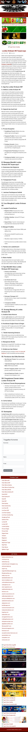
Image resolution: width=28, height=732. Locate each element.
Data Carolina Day (6, 505)
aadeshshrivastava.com (8, 600)
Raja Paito (4, 544)
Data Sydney (5, 503)
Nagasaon (4, 538)
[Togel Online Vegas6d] (14, 665)
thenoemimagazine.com (8, 628)
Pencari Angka (5, 528)
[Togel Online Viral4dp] (14, 47)
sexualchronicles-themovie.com (10, 633)
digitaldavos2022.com (7, 623)
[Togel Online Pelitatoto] (14, 42)
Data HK (4, 499)
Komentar (13, 53)
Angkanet (4, 540)
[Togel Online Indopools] (14, 719)
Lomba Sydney (5, 526)
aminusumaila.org (6, 566)
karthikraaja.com (6, 605)
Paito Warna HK (5, 480)
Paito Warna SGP (6, 482)
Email (4, 463)
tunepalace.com (6, 637)
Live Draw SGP (5, 510)
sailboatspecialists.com (7, 596)
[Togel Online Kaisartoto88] (14, 20)
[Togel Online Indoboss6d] (8, 647)
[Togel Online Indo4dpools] (8, 698)
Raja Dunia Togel (6, 542)
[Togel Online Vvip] (14, 693)
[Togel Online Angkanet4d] (8, 715)
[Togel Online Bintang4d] (14, 673)
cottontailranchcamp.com (8, 582)
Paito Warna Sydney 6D (7, 492)
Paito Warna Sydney (7, 485)
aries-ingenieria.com (7, 587)
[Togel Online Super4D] (19, 25)
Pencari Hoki (5, 531)
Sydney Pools (5, 519)
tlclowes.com (5, 591)
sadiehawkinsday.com (7, 589)
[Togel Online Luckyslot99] (8, 700)
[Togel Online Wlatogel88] (14, 680)
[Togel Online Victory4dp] (14, 651)
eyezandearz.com (6, 635)
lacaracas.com (5, 630)
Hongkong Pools (6, 517)
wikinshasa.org (5, 561)
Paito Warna (5, 547)
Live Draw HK (5, 508)
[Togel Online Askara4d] (8, 669)
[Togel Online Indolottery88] (9, 713)
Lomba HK (4, 522)
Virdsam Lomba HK (6, 64)
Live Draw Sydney (6, 512)
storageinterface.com (7, 616)
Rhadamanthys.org (6, 573)
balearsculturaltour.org (7, 557)
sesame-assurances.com (8, 593)
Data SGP (4, 501)
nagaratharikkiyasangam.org (9, 570)
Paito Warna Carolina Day (8, 487)
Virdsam (4, 535)
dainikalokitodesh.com (7, 577)
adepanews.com (6, 603)
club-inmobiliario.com (7, 580)
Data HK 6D (4, 494)
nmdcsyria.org (5, 559)
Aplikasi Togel (5, 549)
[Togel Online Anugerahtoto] (14, 708)
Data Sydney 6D (6, 496)
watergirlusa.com (6, 584)
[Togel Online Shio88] (7, 724)
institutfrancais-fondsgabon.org (10, 564)
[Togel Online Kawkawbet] (14, 658)
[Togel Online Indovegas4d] (9, 726)
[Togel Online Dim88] (7, 25)
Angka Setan (5, 533)
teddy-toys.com (6, 575)
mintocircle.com (6, 639)
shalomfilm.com (6, 614)
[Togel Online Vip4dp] (7, 702)
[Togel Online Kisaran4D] (14, 29)
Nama (4, 457)
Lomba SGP (5, 524)
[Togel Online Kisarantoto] (14, 36)
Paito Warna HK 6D (6, 489)
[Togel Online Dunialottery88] (9, 704)
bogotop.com (5, 612)
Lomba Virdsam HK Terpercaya (14, 51)
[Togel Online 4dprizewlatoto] (14, 687)
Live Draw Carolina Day (7, 515)
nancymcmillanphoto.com (8, 598)
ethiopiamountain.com (7, 621)
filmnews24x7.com (6, 626)
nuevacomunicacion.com (8, 607)
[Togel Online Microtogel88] (9, 645)
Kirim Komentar (8, 470)
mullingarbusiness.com (7, 619)
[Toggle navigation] (24, 14)
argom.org (4, 568)
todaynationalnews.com (8, 610)
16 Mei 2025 (5, 53)
